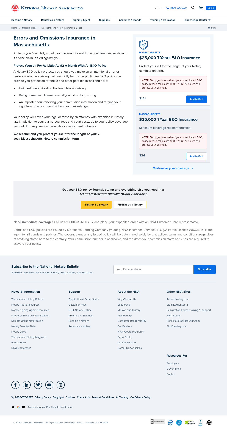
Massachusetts (29, 28)
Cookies (70, 397)
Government (174, 368)
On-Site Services (127, 342)
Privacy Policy (43, 397)
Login (211, 7)
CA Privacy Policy (140, 397)
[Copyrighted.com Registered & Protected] (158, 421)
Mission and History (129, 310)
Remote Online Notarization (27, 320)
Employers (173, 363)
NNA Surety (173, 315)
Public (170, 374)
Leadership (124, 304)
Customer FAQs (78, 304)
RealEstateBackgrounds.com (183, 320)
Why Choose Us (127, 299)
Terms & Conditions (103, 397)
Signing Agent (81, 20)
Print (213, 28)
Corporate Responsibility (132, 320)
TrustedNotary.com (178, 299)
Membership (125, 315)
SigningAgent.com (177, 304)
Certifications (125, 326)
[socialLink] (16, 385)
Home (14, 28)
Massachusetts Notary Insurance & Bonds (61, 28)
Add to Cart (196, 99)
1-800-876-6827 (178, 7)
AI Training (122, 397)
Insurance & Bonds (129, 20)
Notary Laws (18, 331)
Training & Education (163, 20)
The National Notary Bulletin (27, 299)
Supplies (104, 20)
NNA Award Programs (131, 331)
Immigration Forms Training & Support (189, 310)
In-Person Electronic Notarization (30, 315)
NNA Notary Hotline (80, 310)
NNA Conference (21, 348)
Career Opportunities (130, 348)
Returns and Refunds (81, 315)
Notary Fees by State (23, 326)
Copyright (58, 397)
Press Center (18, 342)
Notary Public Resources (25, 304)
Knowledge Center (196, 20)
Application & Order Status (84, 299)
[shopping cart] (199, 8)
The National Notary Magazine (28, 337)
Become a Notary (21, 20)
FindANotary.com (177, 326)
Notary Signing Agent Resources (30, 310)
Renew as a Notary (52, 20)
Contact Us (83, 397)
